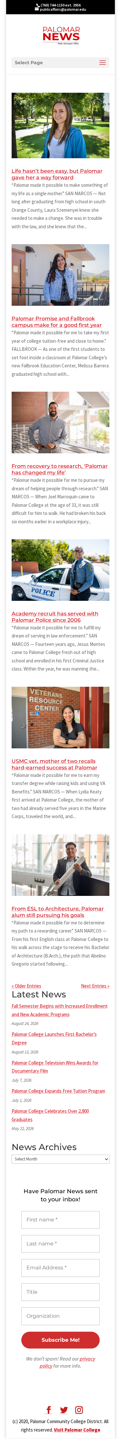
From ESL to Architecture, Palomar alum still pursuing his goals (58, 912)
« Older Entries (26, 986)
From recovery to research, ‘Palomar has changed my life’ (60, 469)
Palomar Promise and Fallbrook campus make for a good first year (57, 321)
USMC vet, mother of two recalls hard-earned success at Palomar (54, 764)
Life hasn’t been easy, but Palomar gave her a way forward (57, 174)
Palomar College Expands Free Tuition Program (58, 1091)
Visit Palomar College (77, 1430)
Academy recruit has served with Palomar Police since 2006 (55, 617)
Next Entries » (95, 986)
